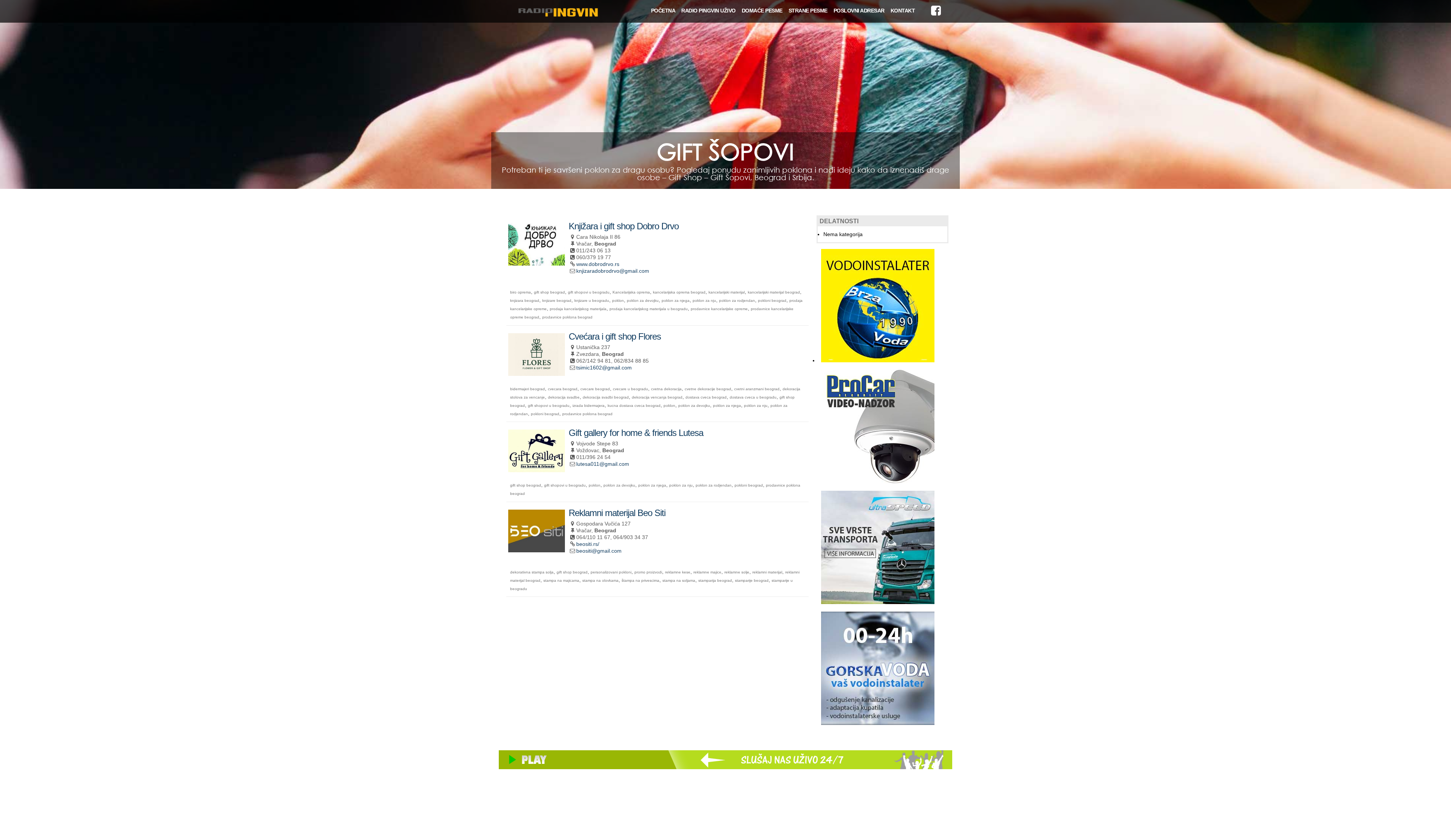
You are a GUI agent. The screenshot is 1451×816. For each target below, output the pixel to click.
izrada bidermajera (588, 405)
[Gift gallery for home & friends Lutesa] (536, 469)
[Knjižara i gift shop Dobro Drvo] (536, 262)
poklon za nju (704, 300)
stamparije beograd (752, 580)
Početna (663, 11)
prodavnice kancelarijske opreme (719, 309)
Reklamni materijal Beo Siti (617, 513)
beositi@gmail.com (599, 551)
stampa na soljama (678, 580)
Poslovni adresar (859, 11)
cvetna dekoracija (666, 389)
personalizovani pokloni (611, 572)
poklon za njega (676, 300)
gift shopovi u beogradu (588, 292)
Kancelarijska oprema (631, 292)
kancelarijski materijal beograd (774, 292)
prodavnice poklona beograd (567, 317)
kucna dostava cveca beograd (634, 405)
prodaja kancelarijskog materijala (578, 309)
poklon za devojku (643, 300)
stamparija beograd (715, 580)
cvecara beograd (562, 389)
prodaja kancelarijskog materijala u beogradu (648, 309)
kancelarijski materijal (726, 292)
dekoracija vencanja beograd (657, 397)
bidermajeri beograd (527, 389)
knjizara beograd (524, 300)
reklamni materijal (767, 572)
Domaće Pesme (762, 11)
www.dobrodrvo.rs (597, 264)
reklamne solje (736, 572)
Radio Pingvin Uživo (708, 11)
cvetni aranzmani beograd (757, 389)
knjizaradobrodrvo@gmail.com (612, 271)
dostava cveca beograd (706, 397)
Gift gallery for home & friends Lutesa (636, 433)
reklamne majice (707, 572)
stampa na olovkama (600, 580)
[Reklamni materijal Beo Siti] (536, 549)
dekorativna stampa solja (532, 572)
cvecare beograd (595, 389)
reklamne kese (677, 572)
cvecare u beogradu (630, 389)
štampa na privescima (640, 580)
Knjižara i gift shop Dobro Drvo (624, 226)
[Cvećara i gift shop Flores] (536, 373)
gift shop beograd (549, 292)
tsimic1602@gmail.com (604, 368)
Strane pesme (808, 11)
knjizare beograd (556, 300)
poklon (618, 300)
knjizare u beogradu (591, 300)
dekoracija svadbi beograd (606, 397)
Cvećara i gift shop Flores (615, 336)
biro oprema (520, 292)
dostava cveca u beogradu (753, 397)
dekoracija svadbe (564, 397)
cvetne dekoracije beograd (708, 389)
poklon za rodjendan (737, 300)
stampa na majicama (561, 580)
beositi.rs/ (587, 544)
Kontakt (903, 11)
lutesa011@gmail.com (602, 464)
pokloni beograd (772, 300)
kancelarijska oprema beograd (679, 292)
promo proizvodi (648, 572)
